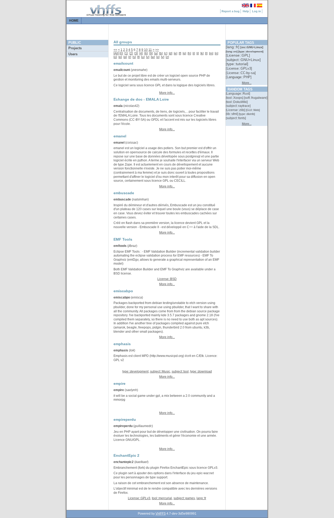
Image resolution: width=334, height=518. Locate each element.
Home (74, 20)
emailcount (122, 70)
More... (247, 83)
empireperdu (123, 426)
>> (157, 50)
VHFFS (161, 513)
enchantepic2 (124, 462)
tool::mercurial (162, 498)
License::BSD (167, 279)
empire (119, 390)
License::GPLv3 (139, 498)
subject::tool (180, 371)
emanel (119, 142)
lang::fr (201, 498)
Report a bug (231, 11)
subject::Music (160, 371)
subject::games (184, 498)
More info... (167, 93)
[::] (233, 47)
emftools (120, 246)
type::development (135, 371)
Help (246, 11)
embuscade (122, 199)
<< (115, 50)
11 (150, 50)
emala (118, 106)
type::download (201, 371)
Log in (256, 11)
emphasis (121, 350)
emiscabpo (122, 297)
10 (146, 50)
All (116, 53)
